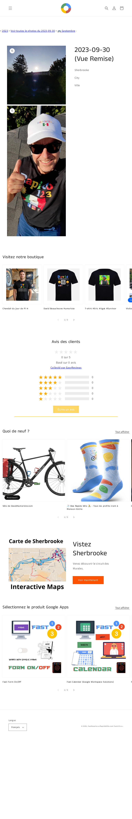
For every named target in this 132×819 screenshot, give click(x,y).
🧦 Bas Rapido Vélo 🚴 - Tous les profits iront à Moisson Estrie (92, 508)
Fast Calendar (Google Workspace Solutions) (90, 682)
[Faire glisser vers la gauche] (58, 320)
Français (15, 727)
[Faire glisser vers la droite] (74, 320)
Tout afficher (122, 431)
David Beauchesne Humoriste (59, 308)
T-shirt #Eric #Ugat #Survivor (100, 308)
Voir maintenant (88, 580)
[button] (10, 8)
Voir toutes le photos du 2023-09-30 (33, 31)
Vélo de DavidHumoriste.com (18, 506)
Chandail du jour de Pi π (15, 308)
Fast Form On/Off (12, 682)
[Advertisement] (66, 779)
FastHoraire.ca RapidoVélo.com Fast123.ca (105, 726)
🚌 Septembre (66, 31)
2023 (5, 31)
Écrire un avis (66, 409)
